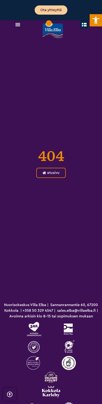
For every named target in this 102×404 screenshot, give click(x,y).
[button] (18, 24)
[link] (96, 20)
